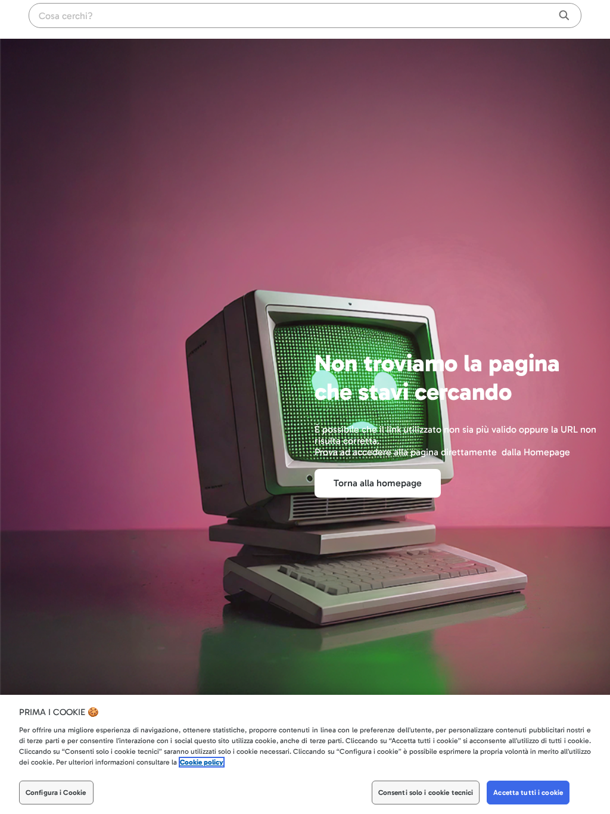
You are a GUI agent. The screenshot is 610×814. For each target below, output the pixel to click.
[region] (305, 754)
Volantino (515, 18)
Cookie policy (201, 762)
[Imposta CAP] (544, 18)
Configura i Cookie (56, 792)
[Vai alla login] (589, 18)
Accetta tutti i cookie (528, 792)
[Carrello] (566, 18)
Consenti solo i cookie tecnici (426, 792)
